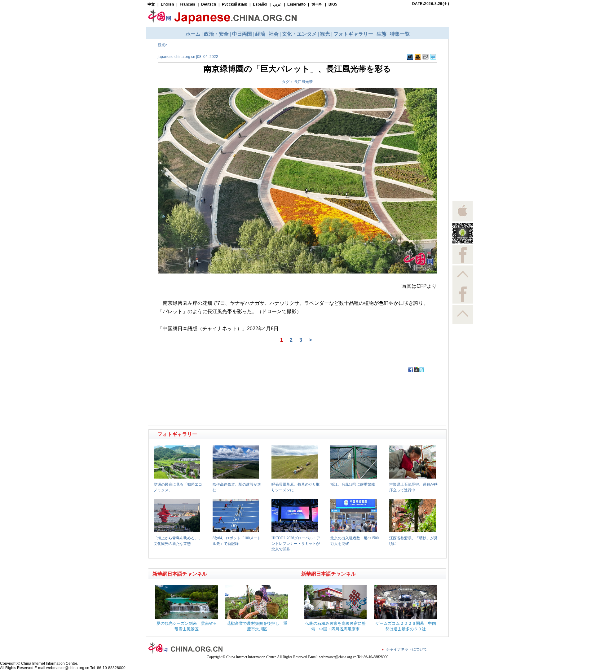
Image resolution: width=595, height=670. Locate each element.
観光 (161, 45)
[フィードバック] (410, 58)
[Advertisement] (223, 387)
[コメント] (433, 58)
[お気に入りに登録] (425, 58)
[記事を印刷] (418, 58)
